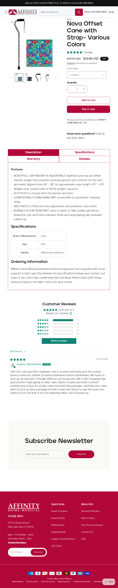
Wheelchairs (57, 525)
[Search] (79, 12)
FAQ (83, 539)
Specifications (84, 152)
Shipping (71, 63)
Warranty (33, 159)
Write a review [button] (59, 341)
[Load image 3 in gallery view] (38, 77)
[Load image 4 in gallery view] (48, 77)
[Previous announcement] (3, 3)
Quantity (72, 83)
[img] (17, 360)
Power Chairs (58, 518)
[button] (6, 12)
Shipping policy (64, 582)
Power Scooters (59, 511)
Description (33, 152)
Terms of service (48, 582)
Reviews (84, 159)
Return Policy (88, 518)
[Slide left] (11, 77)
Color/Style (72, 69)
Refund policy (17, 582)
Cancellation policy (101, 582)
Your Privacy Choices (92, 525)
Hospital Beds (58, 532)
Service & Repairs (90, 511)
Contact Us (87, 532)
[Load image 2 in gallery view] (29, 77)
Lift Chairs (56, 546)
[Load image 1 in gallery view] (19, 77)
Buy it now (88, 109)
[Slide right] (56, 77)
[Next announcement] (115, 3)
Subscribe (81, 454)
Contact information (81, 582)
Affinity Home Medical (62, 579)
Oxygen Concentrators (63, 539)
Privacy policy (32, 582)
